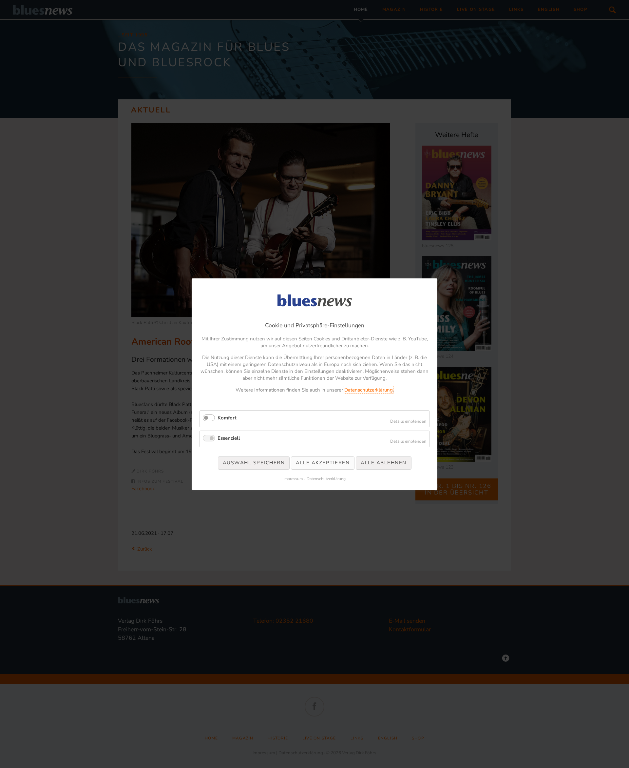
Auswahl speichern (254, 462)
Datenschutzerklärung (368, 390)
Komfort (227, 417)
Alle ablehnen (384, 462)
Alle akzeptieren (323, 462)
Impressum (293, 478)
